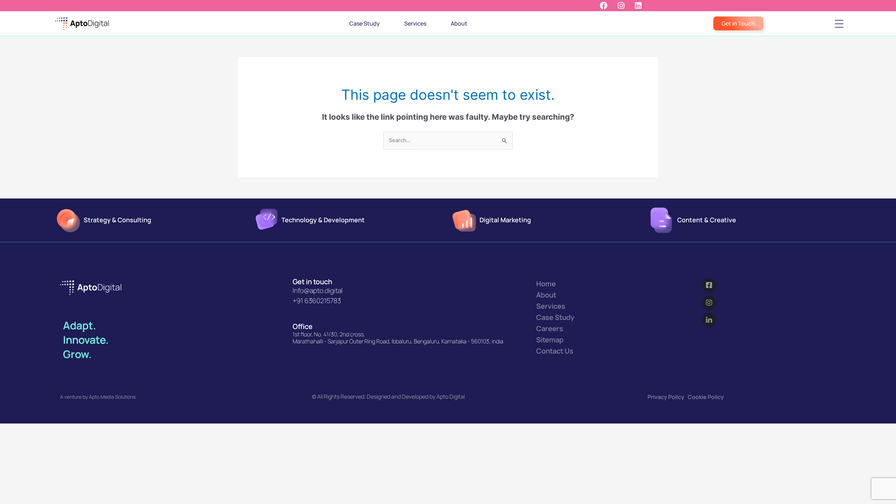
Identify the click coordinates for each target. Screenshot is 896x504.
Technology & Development (323, 220)
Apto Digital (450, 396)
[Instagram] (709, 303)
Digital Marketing (505, 220)
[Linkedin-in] (709, 320)
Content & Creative (706, 220)
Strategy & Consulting (117, 220)
